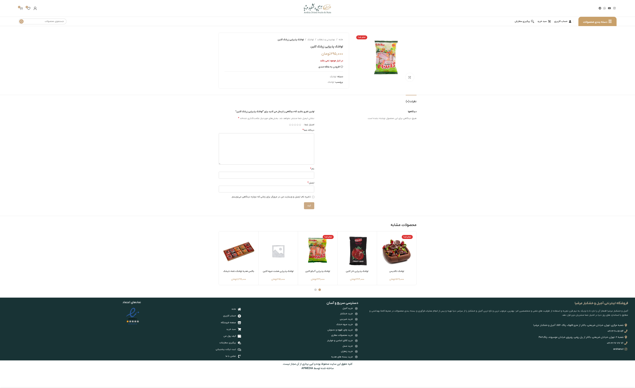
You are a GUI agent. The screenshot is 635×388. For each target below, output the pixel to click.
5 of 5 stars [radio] (290, 125)
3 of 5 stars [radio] (295, 125)
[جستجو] (21, 21)
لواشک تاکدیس (396, 271)
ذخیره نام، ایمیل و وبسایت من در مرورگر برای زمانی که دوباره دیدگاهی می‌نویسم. (271, 196)
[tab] (411, 100)
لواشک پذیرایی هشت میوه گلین (278, 271)
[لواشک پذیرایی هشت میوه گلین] (278, 251)
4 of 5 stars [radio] (292, 125)
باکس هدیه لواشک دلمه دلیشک (238, 271)
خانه (341, 39)
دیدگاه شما (308, 130)
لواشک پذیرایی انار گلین (357, 271)
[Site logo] (317, 8)
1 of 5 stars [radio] (300, 125)
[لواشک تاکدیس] (397, 251)
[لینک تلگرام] (599, 8)
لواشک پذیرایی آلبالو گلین (317, 271)
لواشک (310, 39)
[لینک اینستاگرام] (614, 8)
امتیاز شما (309, 125)
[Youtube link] (609, 8)
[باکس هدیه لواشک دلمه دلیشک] (238, 251)
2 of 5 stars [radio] (297, 125)
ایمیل (310, 182)
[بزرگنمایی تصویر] (410, 77)
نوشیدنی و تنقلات (326, 39)
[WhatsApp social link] (604, 8)
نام (312, 168)
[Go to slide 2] (315, 289)
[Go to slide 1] (319, 289)
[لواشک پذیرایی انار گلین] (357, 251)
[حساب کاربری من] (35, 8)
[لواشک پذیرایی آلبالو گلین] (317, 251)
